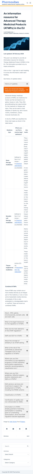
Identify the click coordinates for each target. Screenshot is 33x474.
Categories (7, 459)
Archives (6, 451)
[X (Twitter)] (13, 429)
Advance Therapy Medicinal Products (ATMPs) (16, 33)
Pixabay (22, 421)
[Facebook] (7, 429)
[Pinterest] (19, 429)
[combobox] (15, 446)
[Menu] (30, 3)
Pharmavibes (10, 2)
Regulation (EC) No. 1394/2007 (19, 270)
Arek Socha (13, 421)
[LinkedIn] (26, 429)
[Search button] (27, 446)
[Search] (27, 2)
